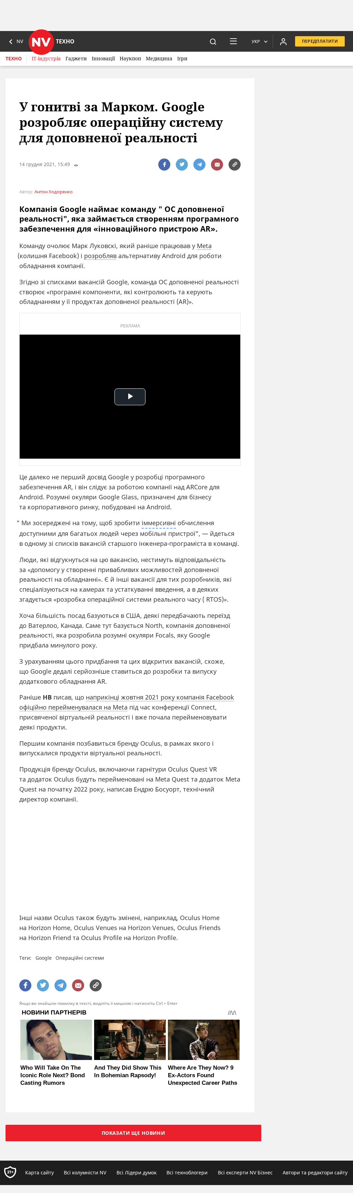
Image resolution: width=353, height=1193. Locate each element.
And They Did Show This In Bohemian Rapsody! (127, 1071)
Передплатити (320, 41)
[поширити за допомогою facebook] (164, 165)
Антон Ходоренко (53, 192)
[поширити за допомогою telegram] (199, 165)
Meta (204, 246)
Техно (14, 58)
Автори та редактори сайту (315, 1172)
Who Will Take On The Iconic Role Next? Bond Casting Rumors (52, 1075)
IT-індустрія (46, 58)
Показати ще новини (133, 1133)
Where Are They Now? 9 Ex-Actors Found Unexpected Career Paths (202, 1075)
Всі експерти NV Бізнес (245, 1172)
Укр (256, 41)
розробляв (100, 256)
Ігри (182, 58)
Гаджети (76, 58)
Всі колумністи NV (85, 1172)
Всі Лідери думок (137, 1172)
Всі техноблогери (187, 1172)
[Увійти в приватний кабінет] (283, 41)
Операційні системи (80, 958)
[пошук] (213, 41)
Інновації (103, 58)
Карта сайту (39, 1172)
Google (44, 958)
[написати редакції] (217, 165)
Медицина (159, 58)
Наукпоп (130, 58)
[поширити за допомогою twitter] (182, 165)
